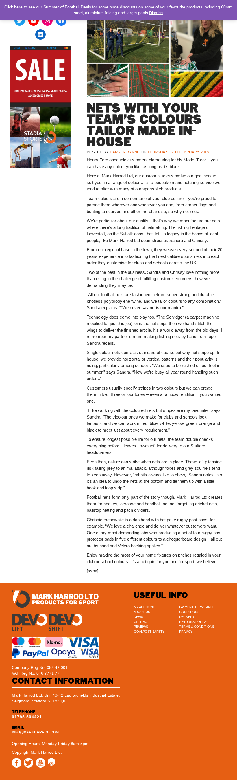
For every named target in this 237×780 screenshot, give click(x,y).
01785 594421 (27, 717)
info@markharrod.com (35, 732)
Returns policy (193, 621)
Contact (141, 621)
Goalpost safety (149, 631)
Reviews (141, 626)
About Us (142, 612)
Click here (14, 7)
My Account (144, 607)
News (138, 617)
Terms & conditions (196, 626)
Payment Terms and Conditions (196, 609)
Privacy (185, 631)
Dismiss (156, 12)
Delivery (187, 617)
